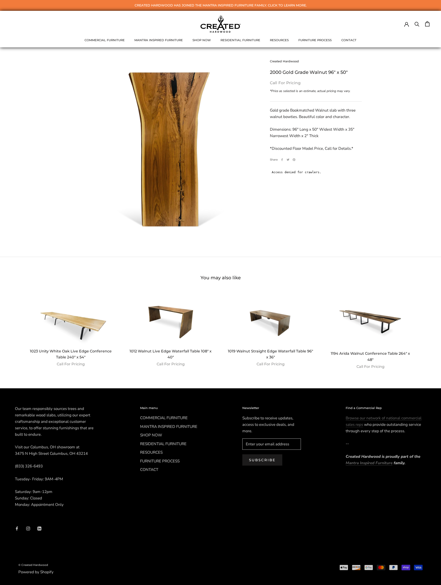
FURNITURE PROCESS (315, 40)
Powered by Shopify (36, 572)
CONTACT (348, 40)
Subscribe (262, 460)
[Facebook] (282, 159)
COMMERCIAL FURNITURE (105, 40)
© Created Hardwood (33, 565)
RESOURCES (279, 40)
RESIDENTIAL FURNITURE (240, 40)
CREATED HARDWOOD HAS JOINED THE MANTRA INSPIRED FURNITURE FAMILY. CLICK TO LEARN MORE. (221, 5)
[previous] (14, 328)
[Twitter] (288, 159)
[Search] (417, 23)
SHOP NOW (201, 40)
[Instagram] (28, 528)
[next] (426, 328)
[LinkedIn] (39, 528)
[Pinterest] (294, 159)
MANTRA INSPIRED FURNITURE (158, 40)
